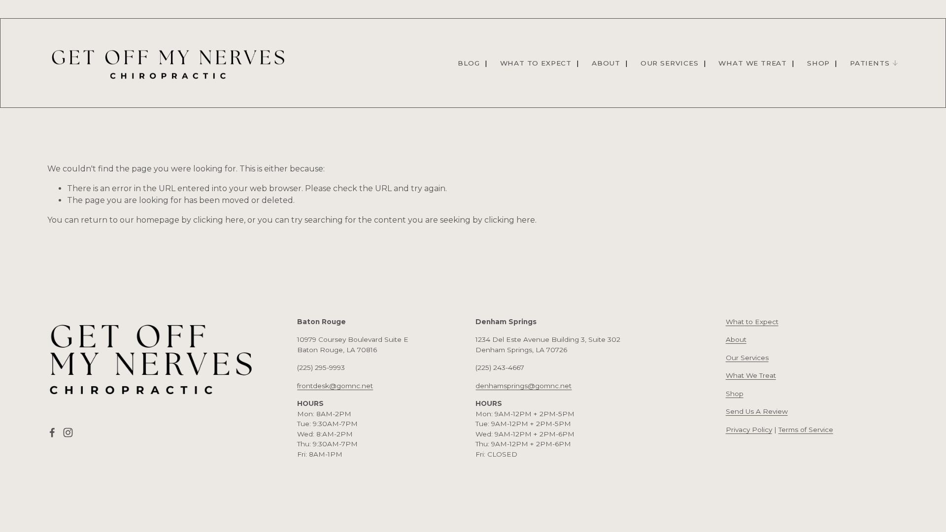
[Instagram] (68, 432)
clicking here (218, 220)
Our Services (670, 63)
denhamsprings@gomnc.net (523, 386)
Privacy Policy (749, 429)
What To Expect (536, 63)
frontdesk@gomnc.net (335, 386)
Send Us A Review (757, 411)
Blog (468, 63)
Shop (818, 63)
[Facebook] (52, 432)
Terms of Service (805, 429)
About (606, 63)
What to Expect (752, 322)
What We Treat (752, 63)
